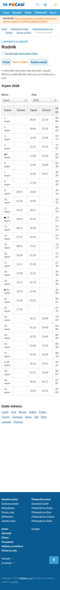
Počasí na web (9, 550)
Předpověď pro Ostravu (43, 516)
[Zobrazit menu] (55, 4)
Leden (5, 412)
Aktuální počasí (10, 499)
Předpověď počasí (19, 29)
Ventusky (6, 558)
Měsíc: (5, 94)
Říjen (44, 417)
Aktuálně (17, 12)
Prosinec (18, 422)
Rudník (9, 32)
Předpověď (41, 12)
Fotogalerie (8, 541)
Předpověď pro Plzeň (42, 521)
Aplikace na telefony (12, 546)
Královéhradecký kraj (42, 29)
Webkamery (7, 516)
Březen (23, 412)
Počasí (6, 62)
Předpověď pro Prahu (42, 508)
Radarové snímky (10, 503)
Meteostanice (8, 508)
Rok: (34, 94)
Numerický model (40, 503)
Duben (32, 412)
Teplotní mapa (8, 521)
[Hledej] (38, 4)
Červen (6, 417)
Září (36, 417)
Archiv (5, 529)
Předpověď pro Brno (41, 512)
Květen (43, 412)
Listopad (6, 422)
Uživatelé (6, 533)
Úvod (6, 12)
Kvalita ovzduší (39, 62)
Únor (13, 412)
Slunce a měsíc (23, 32)
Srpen (28, 417)
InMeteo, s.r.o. (26, 578)
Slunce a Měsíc (20, 62)
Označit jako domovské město (21, 53)
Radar (28, 12)
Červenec (17, 417)
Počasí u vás (8, 512)
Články (5, 537)
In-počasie (7, 562)
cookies (14, 582)
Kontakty (36, 529)
